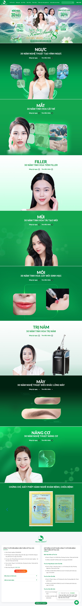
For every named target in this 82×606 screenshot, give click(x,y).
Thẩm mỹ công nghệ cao (43, 2)
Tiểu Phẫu (28, 2)
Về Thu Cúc (12, 2)
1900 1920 (78, 2)
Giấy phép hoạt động (54, 2)
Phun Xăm (34, 2)
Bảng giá (18, 2)
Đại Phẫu (23, 2)
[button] (74, 509)
